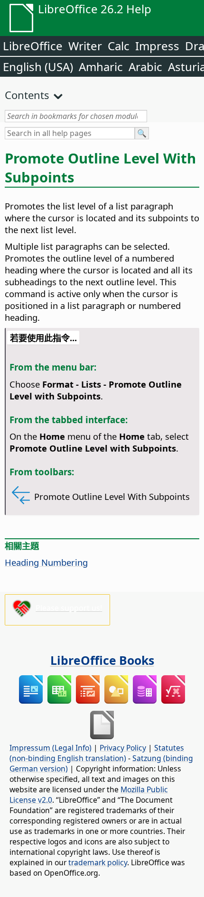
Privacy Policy (123, 748)
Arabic (145, 66)
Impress (157, 46)
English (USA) (38, 66)
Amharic (101, 66)
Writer (85, 46)
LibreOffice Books (102, 660)
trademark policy (97, 862)
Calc (119, 46)
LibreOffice (33, 46)
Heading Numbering (46, 562)
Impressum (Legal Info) (50, 748)
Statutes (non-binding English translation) (96, 753)
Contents (27, 95)
